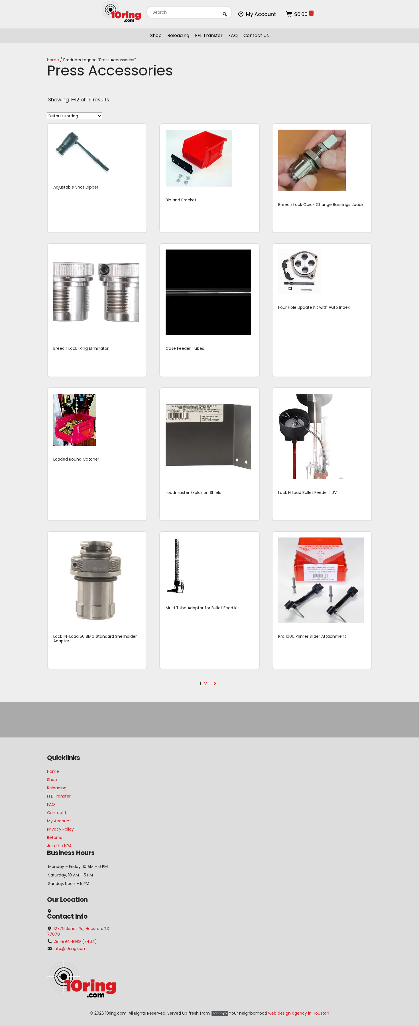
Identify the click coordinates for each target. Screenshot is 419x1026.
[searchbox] (189, 12)
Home (53, 60)
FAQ (233, 35)
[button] (225, 14)
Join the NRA (59, 846)
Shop (156, 35)
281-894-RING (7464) (75, 941)
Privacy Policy (60, 829)
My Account (261, 14)
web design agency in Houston (298, 1013)
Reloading (178, 35)
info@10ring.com (70, 948)
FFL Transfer (209, 35)
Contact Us (256, 35)
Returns (54, 837)
